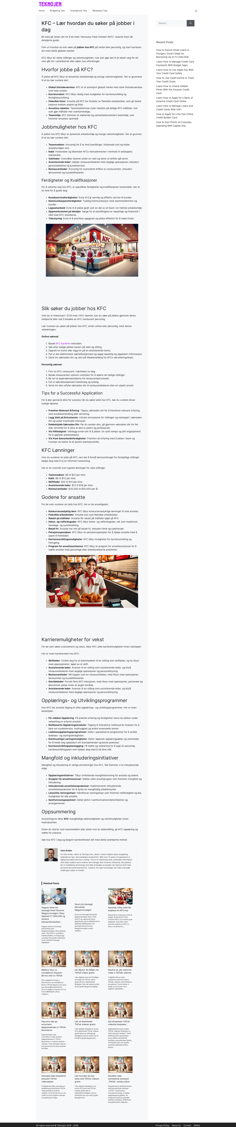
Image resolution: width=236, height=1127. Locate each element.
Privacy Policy (162, 1125)
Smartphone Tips (78, 10)
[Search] (190, 23)
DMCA (197, 1125)
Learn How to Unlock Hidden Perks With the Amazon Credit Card (172, 90)
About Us (176, 1125)
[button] (196, 11)
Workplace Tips (99, 10)
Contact (187, 1125)
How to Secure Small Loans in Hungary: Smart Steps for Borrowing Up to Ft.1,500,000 (172, 53)
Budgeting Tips (57, 10)
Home (42, 10)
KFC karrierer (63, 343)
